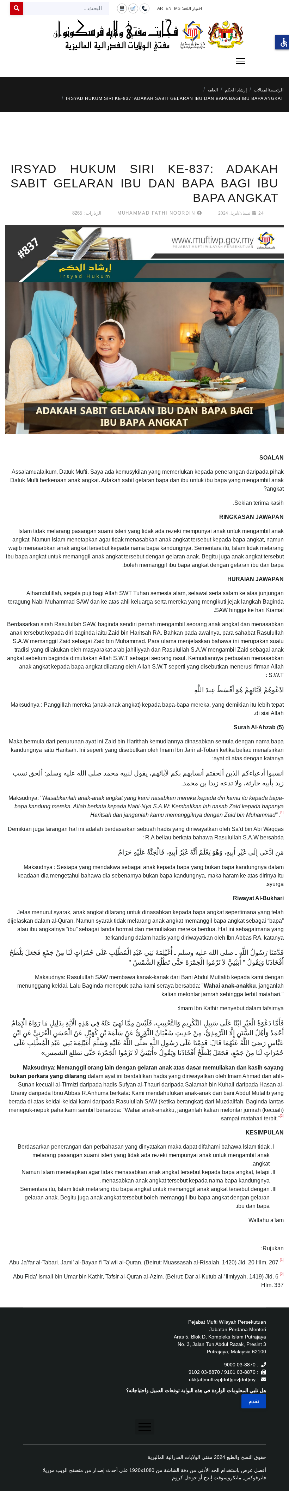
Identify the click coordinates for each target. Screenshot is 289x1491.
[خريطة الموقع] (122, 8)
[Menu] (144, 61)
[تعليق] (133, 8)
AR (160, 8)
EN (169, 8)
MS (177, 8)
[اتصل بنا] (144, 8)
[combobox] (66, 8)
